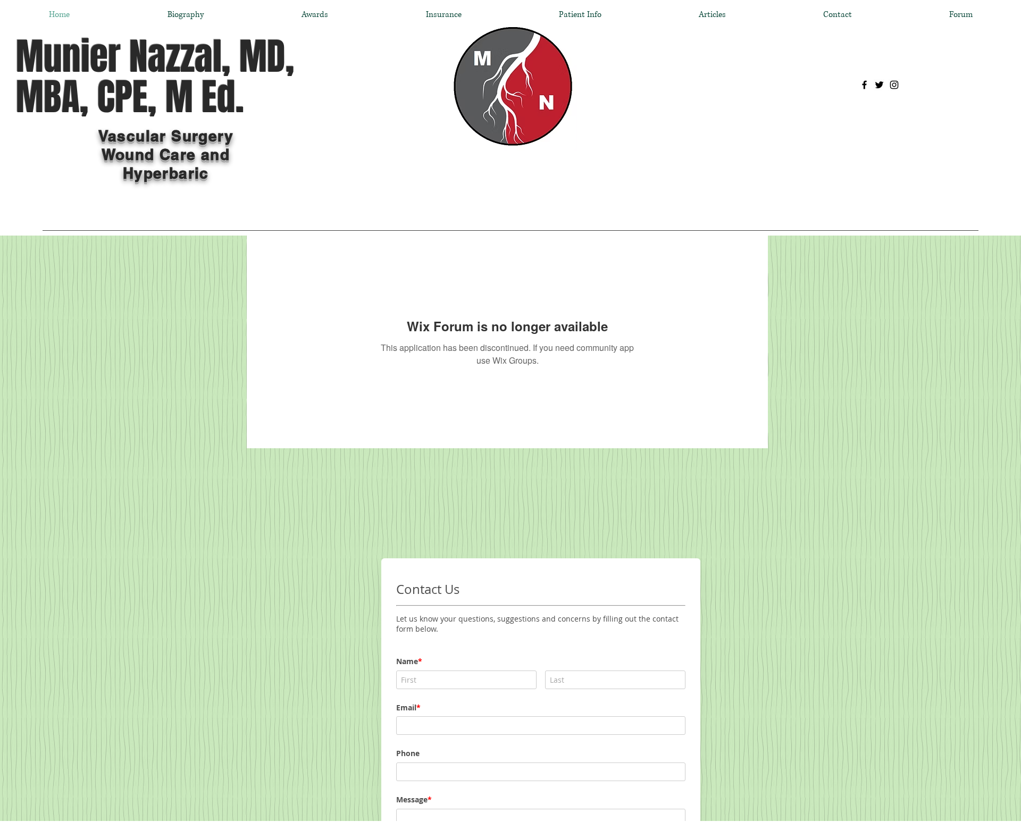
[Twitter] (879, 84)
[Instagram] (894, 84)
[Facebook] (864, 84)
